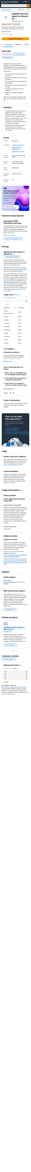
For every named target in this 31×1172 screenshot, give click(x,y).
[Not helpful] (13, 393)
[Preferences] (26, 301)
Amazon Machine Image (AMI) (18, 156)
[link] (21, 9)
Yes (13, 179)
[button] (16, 19)
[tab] (8, 44)
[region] (15, 325)
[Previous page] (4, 301)
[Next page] (9, 304)
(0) (11, 34)
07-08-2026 (15, 167)
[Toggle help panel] (28, 9)
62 (7, 304)
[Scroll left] (1, 44)
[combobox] (14, 5)
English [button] (25, 1)
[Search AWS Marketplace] (28, 5)
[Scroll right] (29, 44)
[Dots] (13, 650)
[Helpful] (10, 393)
